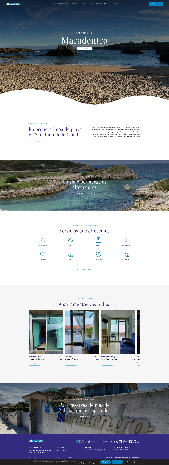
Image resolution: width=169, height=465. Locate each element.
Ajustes (129, 462)
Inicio (54, 4)
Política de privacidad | (120, 457)
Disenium (73, 458)
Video (106, 4)
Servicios (75, 4)
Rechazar (117, 462)
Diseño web (60, 458)
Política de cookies (134, 457)
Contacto (114, 4)
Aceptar (105, 462)
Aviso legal (108, 457)
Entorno (83, 4)
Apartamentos (63, 4)
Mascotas (98, 4)
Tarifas (91, 4)
